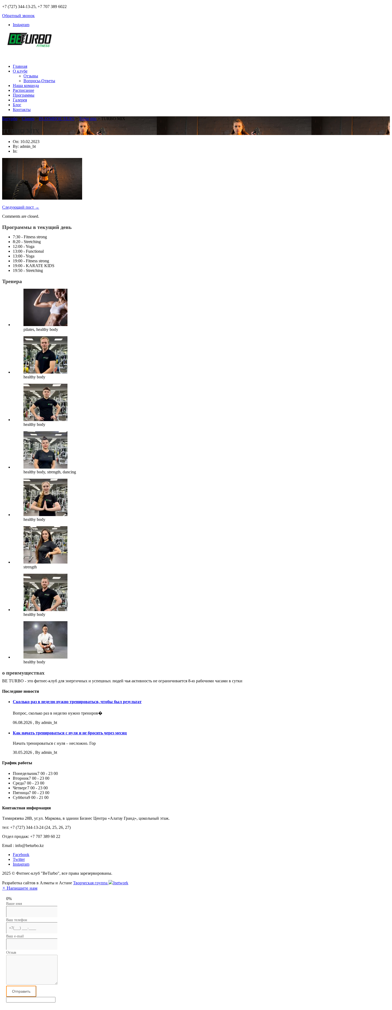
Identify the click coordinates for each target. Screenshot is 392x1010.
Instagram (21, 24)
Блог (17, 104)
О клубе (20, 71)
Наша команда (26, 85)
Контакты (22, 109)
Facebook (21, 854)
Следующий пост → (20, 207)
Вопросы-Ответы (39, 80)
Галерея (20, 100)
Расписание (23, 90)
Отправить (21, 991)
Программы (23, 95)
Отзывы (30, 76)
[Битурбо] (28, 44)
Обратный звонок (18, 15)
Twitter (19, 859)
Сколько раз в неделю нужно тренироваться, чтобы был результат (77, 701)
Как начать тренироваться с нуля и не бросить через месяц (70, 733)
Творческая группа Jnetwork (100, 883)
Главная (20, 66)
